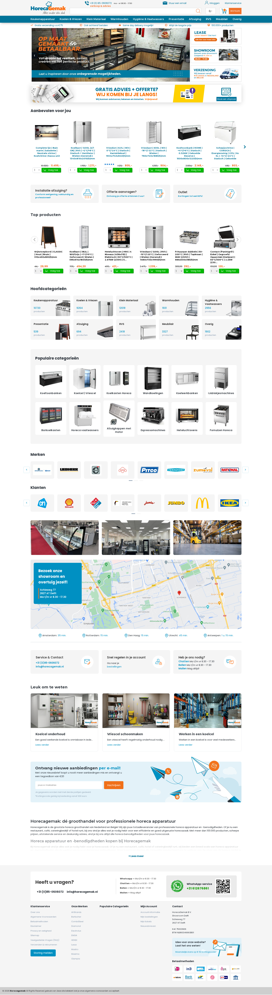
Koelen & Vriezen (71, 19)
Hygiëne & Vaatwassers (148, 19)
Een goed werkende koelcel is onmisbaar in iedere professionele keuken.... (64, 739)
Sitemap (35, 935)
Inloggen (215, 3)
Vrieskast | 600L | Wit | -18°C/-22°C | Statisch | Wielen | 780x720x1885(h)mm (154, 152)
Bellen (182, 665)
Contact (177, 906)
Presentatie (176, 19)
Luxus (74, 944)
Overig (237, 19)
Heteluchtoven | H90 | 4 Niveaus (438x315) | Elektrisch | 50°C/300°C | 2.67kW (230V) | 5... (118, 256)
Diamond (76, 926)
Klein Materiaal (96, 19)
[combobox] (37, 170)
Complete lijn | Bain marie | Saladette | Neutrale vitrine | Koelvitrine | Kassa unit (47, 152)
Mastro (74, 949)
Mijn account (149, 906)
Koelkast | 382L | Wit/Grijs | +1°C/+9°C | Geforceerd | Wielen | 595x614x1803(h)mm (82, 256)
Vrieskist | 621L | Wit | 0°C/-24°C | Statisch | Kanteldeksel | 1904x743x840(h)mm (118, 152)
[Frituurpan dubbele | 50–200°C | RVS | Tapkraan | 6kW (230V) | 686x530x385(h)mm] (189, 237)
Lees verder (42, 744)
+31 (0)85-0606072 (47, 662)
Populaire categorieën (114, 906)
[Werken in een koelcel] (207, 710)
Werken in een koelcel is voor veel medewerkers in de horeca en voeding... (208, 739)
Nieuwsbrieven (148, 926)
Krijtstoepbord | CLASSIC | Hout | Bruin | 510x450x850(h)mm (48, 254)
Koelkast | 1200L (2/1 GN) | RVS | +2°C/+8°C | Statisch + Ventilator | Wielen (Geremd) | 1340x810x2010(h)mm (82, 153)
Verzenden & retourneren (44, 944)
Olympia (75, 958)
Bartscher (76, 916)
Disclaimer (36, 926)
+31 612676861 (198, 888)
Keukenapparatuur (43, 19)
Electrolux (76, 930)
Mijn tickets (146, 921)
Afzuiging (195, 19)
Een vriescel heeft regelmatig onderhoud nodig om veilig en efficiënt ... (136, 739)
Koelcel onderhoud (50, 734)
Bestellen (235, 11)
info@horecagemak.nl (50, 666)
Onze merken (79, 906)
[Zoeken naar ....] (197, 11)
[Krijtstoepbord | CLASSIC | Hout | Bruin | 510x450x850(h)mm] (49, 237)
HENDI (74, 940)
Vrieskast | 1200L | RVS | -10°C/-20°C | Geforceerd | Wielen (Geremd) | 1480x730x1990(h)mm (154, 256)
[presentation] (34, 55)
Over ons (35, 912)
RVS (208, 19)
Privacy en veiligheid (41, 930)
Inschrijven (113, 785)
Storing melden (43, 953)
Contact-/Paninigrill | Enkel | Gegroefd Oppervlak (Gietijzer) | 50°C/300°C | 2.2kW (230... (222, 257)
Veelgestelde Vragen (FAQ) (45, 940)
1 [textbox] (34, 170)
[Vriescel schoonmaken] (136, 710)
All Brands (76, 912)
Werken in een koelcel (196, 734)
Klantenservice (233, 3)
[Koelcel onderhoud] (64, 710)
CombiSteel (77, 921)
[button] (131, 480)
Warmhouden (119, 19)
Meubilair (222, 19)
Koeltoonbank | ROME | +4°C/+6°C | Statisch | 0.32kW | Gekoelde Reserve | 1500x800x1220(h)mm (189, 153)
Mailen (182, 668)
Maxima (75, 953)
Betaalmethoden (39, 921)
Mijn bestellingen (149, 916)
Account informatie (150, 912)
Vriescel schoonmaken (125, 734)
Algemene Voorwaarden (43, 916)
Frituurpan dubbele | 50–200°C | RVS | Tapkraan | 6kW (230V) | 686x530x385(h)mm (189, 256)
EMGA (74, 935)
